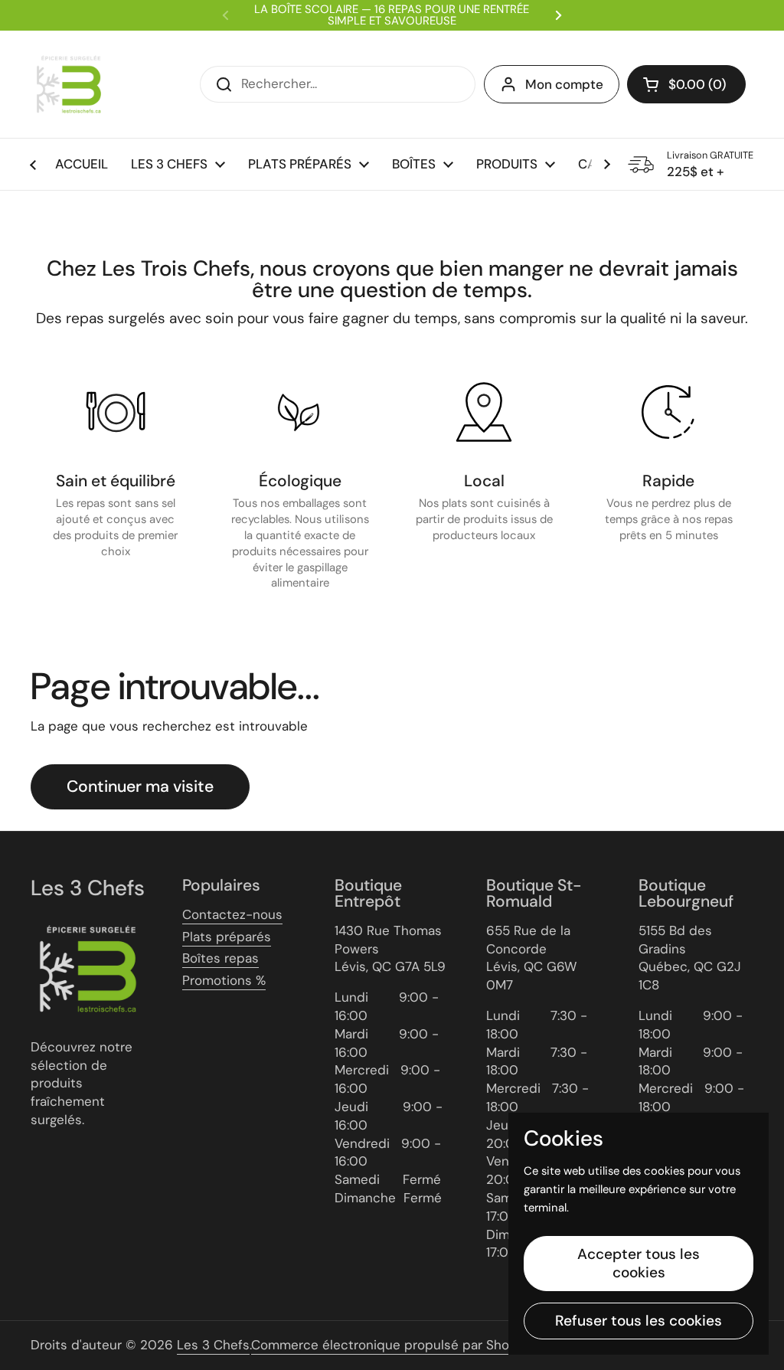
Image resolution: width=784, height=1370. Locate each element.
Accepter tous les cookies (638, 1263)
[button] (686, 84)
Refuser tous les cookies (638, 1320)
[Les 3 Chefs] (69, 84)
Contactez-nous (232, 914)
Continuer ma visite (140, 786)
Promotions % (224, 980)
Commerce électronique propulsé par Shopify (391, 1344)
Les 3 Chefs (213, 1344)
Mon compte (564, 84)
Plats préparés (226, 936)
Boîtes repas (220, 958)
